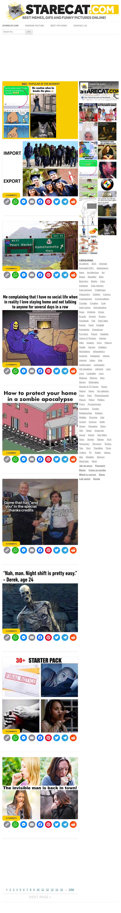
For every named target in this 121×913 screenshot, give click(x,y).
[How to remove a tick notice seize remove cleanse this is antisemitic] (88, 245)
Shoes (82, 426)
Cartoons (83, 286)
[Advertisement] (60, 56)
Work (94, 461)
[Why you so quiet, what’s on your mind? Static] (88, 207)
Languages (99, 365)
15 (61, 889)
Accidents (84, 264)
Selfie (102, 422)
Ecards (82, 316)
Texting (107, 444)
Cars (102, 281)
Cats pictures (85, 290)
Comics (107, 294)
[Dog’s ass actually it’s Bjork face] (88, 131)
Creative (94, 303)
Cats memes (97, 286)
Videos (107, 452)
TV (90, 452)
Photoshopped (101, 395)
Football (100, 325)
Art (103, 272)
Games (102, 338)
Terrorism (97, 444)
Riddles (82, 417)
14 (56, 889)
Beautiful (92, 277)
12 (47, 889)
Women (100, 457)
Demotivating (100, 307)
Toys (88, 448)
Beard (82, 277)
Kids (100, 360)
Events (92, 316)
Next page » (40, 896)
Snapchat (99, 430)
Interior (106, 356)
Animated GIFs (86, 268)
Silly (81, 430)
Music (104, 387)
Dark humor (85, 307)
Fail (93, 321)
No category (103, 391)
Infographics (99, 351)
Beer (101, 277)
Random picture (34, 26)
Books (94, 281)
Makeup (83, 378)
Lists (108, 369)
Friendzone (97, 329)
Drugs (101, 312)
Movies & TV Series (88, 387)
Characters (84, 294)
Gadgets (104, 334)
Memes (93, 378)
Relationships (85, 413)
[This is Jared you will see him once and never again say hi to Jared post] (107, 207)
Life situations (85, 369)
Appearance (102, 268)
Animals (103, 264)
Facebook (84, 321)
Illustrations (84, 351)
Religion (99, 413)
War (81, 457)
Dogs (81, 312)
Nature (82, 391)
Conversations (102, 299)
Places (82, 400)
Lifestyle (99, 369)
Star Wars (102, 435)
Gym (99, 343)
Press (82, 404)
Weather (90, 457)
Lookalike (91, 373)
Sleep (88, 430)
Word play (84, 461)
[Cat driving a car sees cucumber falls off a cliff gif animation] (107, 226)
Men (102, 378)
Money (82, 382)
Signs (103, 426)
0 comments (11, 195)
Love (101, 373)
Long (81, 373)
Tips (81, 448)
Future (94, 334)
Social (82, 435)
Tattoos (100, 439)
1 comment (11, 453)
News (91, 391)
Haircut (108, 343)
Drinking (91, 312)
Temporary (84, 444)
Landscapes (85, 365)
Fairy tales (103, 321)
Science (93, 422)
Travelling (98, 448)
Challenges (100, 290)
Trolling (82, 452)
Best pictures (59, 26)
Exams (102, 316)
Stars (81, 439)
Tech (109, 439)
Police (92, 400)
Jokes (92, 360)
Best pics (83, 281)
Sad (102, 417)
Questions (84, 409)
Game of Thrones (87, 338)
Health (82, 347)
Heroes (91, 347)
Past (89, 395)
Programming (94, 404)
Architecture (93, 272)
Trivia (108, 448)
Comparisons (85, 299)
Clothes (96, 294)
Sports (91, 435)
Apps (81, 272)
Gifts (81, 343)
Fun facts (83, 334)
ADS (94, 264)
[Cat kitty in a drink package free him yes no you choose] (88, 112)
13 (52, 889)
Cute (103, 303)
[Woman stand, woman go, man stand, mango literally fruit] (88, 226)
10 (38, 889)
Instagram (95, 356)
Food (91, 325)
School (82, 422)
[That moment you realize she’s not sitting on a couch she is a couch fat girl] (107, 150)
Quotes (95, 409)
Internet (82, 360)
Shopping (92, 426)
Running (93, 417)
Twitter (98, 452)
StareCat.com (10, 26)
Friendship (84, 329)
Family (82, 325)
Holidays (102, 347)
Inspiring (83, 356)
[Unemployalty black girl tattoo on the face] (107, 169)
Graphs (90, 343)
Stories (90, 439)
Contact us (80, 26)
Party (81, 395)
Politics (101, 400)
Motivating (94, 382)
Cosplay (83, 303)
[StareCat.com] (60, 10)
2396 (71, 889)
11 (42, 889)
